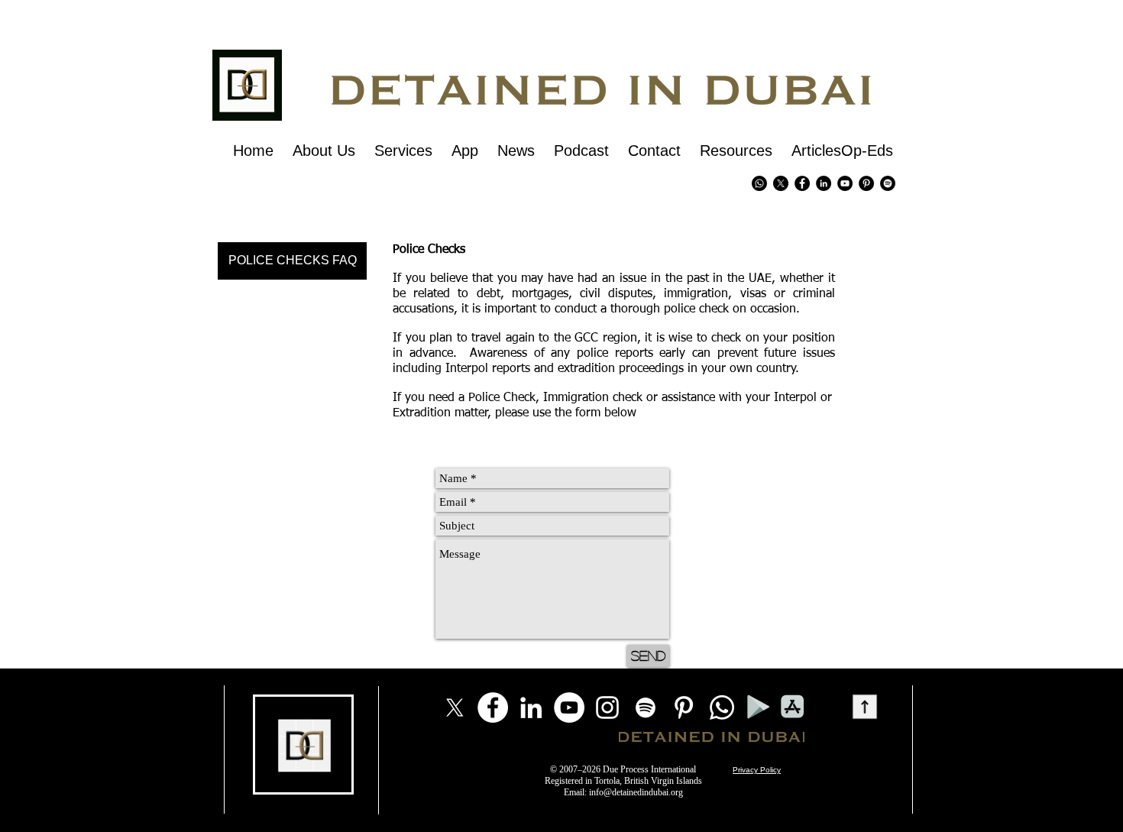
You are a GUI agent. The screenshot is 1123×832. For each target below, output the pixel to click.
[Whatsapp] (759, 183)
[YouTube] (569, 707)
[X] (780, 183)
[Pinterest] (866, 183)
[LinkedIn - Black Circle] (823, 183)
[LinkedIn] (531, 707)
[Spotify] (887, 183)
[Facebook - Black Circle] (802, 183)
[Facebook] (492, 707)
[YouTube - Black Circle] (845, 183)
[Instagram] (607, 707)
